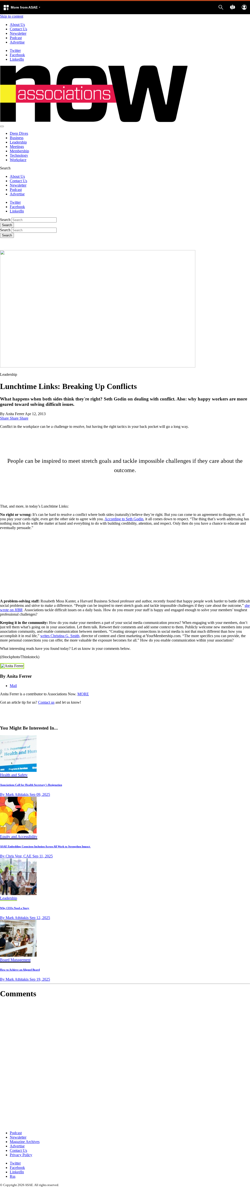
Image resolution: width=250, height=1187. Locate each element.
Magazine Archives (25, 1142)
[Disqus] (125, 1065)
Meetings (17, 146)
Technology (19, 155)
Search (5, 220)
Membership (19, 151)
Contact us (46, 702)
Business (16, 138)
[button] (21, 7)
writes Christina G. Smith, (60, 636)
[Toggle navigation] (2, 126)
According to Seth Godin (123, 519)
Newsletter (18, 33)
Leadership (18, 142)
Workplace (18, 160)
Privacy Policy (21, 1155)
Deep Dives (19, 133)
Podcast (16, 38)
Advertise (17, 42)
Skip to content (11, 16)
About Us (17, 24)
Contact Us (18, 29)
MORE (83, 694)
